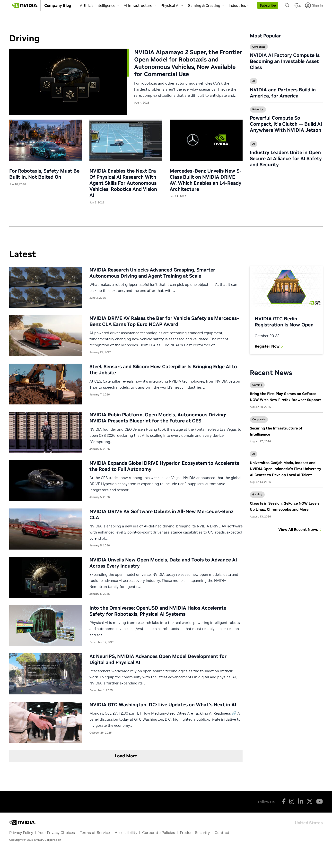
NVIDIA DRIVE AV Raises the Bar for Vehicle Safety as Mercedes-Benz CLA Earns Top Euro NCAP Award (164, 321)
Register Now (267, 346)
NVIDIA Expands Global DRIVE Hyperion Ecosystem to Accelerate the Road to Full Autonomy (164, 466)
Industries (237, 5)
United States (309, 822)
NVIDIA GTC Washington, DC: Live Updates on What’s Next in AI (162, 704)
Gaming (257, 384)
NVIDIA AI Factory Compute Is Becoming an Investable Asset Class (285, 61)
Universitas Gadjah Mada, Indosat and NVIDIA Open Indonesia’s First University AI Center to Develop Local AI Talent (285, 468)
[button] (267, 5)
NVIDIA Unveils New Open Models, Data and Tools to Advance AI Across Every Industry (163, 563)
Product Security (195, 832)
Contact (222, 832)
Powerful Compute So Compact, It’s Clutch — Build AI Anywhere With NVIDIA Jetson (286, 124)
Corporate (258, 46)
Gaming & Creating (204, 5)
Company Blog (57, 5)
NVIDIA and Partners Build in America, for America (283, 93)
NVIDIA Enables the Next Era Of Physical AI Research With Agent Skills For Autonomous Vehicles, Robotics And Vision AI (123, 183)
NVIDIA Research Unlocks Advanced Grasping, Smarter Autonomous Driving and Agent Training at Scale (152, 273)
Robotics (257, 109)
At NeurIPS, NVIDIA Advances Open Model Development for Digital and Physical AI (158, 659)
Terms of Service (95, 832)
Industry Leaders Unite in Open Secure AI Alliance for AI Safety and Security (286, 158)
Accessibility (126, 832)
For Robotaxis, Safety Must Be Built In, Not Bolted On (44, 174)
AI (253, 81)
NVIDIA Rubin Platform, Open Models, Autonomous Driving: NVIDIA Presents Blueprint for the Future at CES (157, 417)
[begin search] (287, 5)
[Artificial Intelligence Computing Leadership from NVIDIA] (24, 5)
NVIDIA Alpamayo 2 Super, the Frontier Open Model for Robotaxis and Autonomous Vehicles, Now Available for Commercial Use (188, 63)
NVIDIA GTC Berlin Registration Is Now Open (284, 321)
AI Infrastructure (138, 5)
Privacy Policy (21, 832)
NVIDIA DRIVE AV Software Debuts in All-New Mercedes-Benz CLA (161, 514)
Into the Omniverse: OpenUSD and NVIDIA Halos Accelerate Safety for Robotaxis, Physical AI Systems (157, 611)
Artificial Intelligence (97, 5)
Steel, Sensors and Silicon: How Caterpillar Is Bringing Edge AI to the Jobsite (163, 369)
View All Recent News (298, 529)
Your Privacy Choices (56, 832)
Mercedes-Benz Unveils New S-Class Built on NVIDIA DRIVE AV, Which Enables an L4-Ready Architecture (206, 180)
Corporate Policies (158, 832)
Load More (126, 756)
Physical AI (170, 5)
